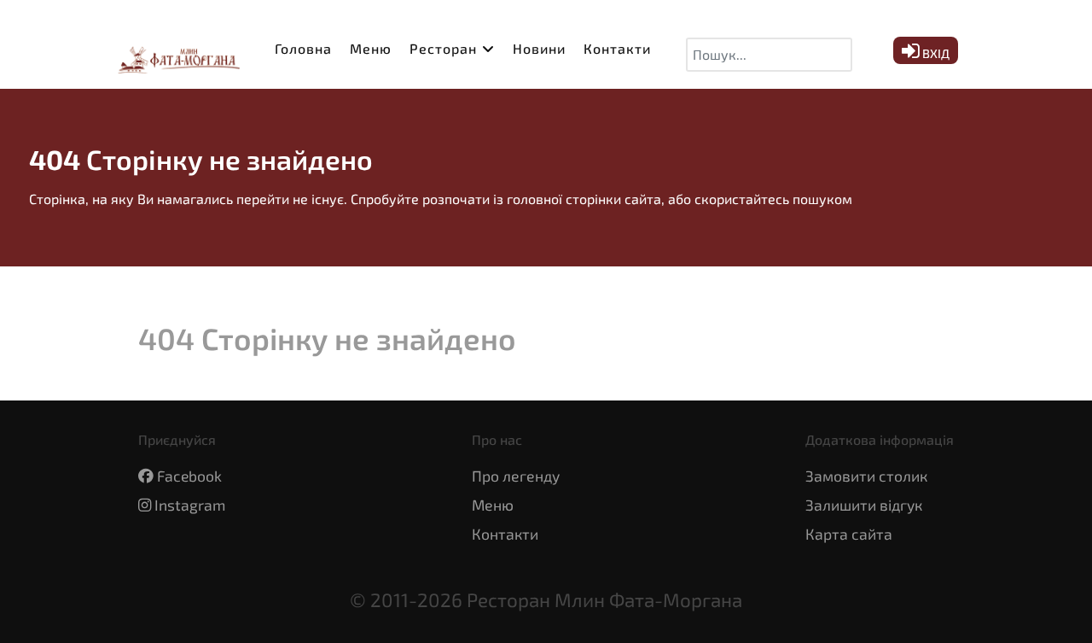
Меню (493, 504)
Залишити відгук (863, 504)
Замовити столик (866, 475)
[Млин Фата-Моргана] (175, 54)
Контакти (505, 533)
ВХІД (935, 53)
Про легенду (516, 475)
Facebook (189, 475)
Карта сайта (848, 533)
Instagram (189, 504)
